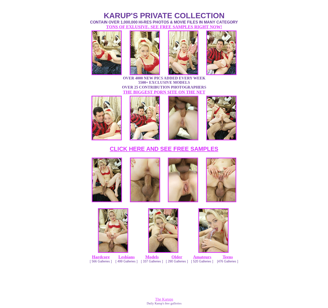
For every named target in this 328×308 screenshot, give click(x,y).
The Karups (164, 299)
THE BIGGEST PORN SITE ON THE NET (164, 92)
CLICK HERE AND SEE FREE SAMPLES (164, 149)
